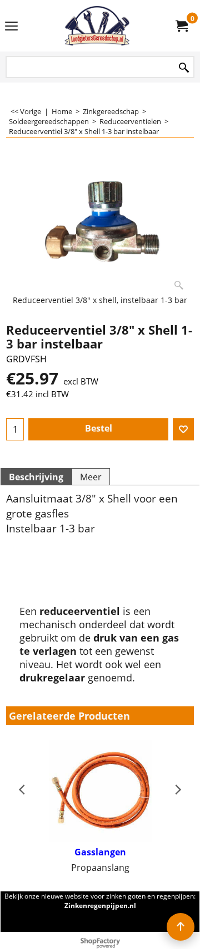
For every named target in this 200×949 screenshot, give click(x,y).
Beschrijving (36, 477)
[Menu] (11, 26)
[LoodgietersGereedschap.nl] (97, 26)
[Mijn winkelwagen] (181, 26)
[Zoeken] (184, 67)
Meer (91, 477)
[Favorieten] (183, 429)
